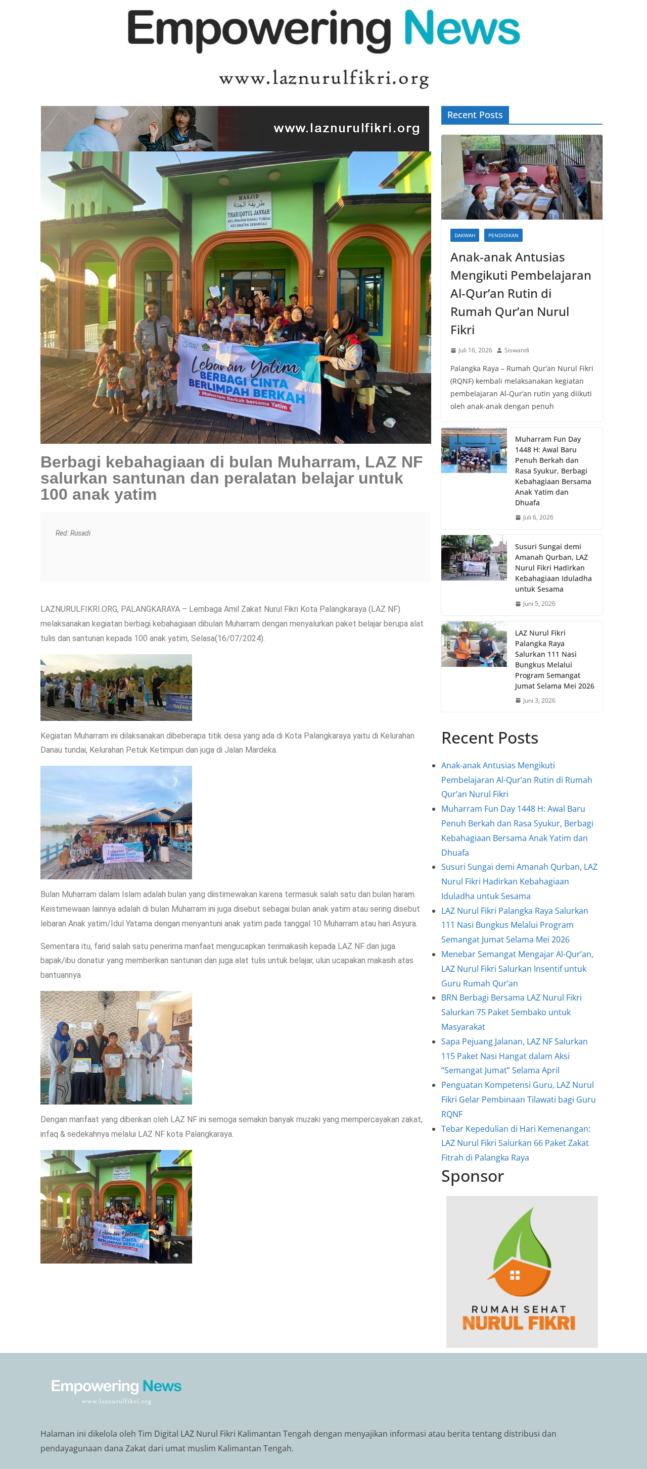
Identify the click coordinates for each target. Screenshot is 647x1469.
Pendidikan (503, 235)
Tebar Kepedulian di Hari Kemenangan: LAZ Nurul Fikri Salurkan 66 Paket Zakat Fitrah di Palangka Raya (515, 1143)
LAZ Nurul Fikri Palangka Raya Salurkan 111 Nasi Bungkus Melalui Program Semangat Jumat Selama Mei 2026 (554, 659)
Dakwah (464, 235)
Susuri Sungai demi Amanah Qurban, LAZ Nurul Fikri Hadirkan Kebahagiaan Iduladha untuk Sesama (553, 568)
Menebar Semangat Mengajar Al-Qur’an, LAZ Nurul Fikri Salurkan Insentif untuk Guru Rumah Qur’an (517, 969)
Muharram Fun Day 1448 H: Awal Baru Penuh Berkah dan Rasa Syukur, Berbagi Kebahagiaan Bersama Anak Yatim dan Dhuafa (553, 470)
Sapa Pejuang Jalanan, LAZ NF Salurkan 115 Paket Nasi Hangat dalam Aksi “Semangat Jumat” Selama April (514, 1056)
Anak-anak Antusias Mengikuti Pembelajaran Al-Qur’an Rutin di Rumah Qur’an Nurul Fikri (520, 293)
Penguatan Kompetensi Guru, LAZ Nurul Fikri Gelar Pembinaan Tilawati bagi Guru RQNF (518, 1099)
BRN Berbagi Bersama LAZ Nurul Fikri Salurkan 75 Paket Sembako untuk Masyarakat (511, 1012)
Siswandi (516, 350)
